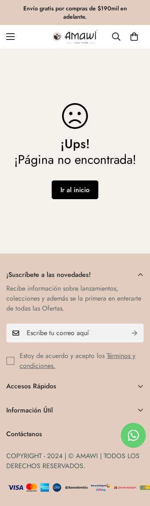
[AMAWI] (75, 37)
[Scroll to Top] (135, 462)
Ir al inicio (75, 190)
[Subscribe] (134, 333)
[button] (134, 36)
